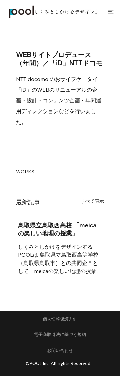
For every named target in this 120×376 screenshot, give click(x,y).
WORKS (25, 172)
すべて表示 (92, 201)
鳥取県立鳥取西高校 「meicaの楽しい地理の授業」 (57, 229)
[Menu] (111, 11)
